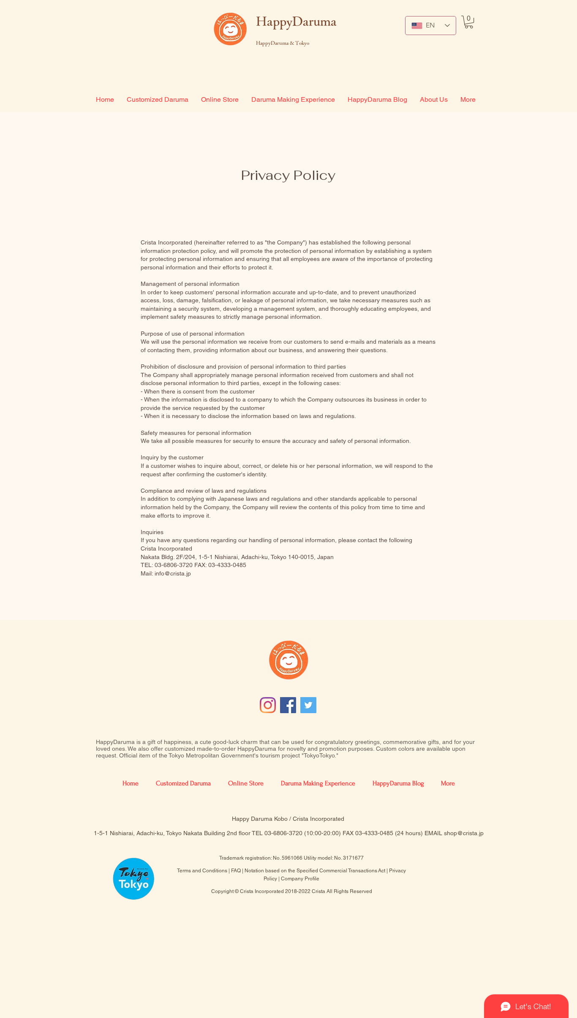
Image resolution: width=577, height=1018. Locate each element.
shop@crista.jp (464, 833)
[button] (468, 22)
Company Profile (300, 879)
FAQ (236, 871)
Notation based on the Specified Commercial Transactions (311, 871)
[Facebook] (288, 705)
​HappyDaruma (296, 21)
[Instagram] (268, 705)
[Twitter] (308, 705)
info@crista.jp (173, 573)
